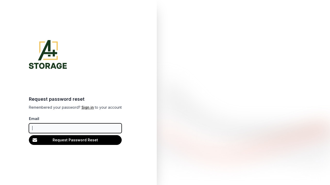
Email (34, 118)
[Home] (48, 54)
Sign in (87, 107)
